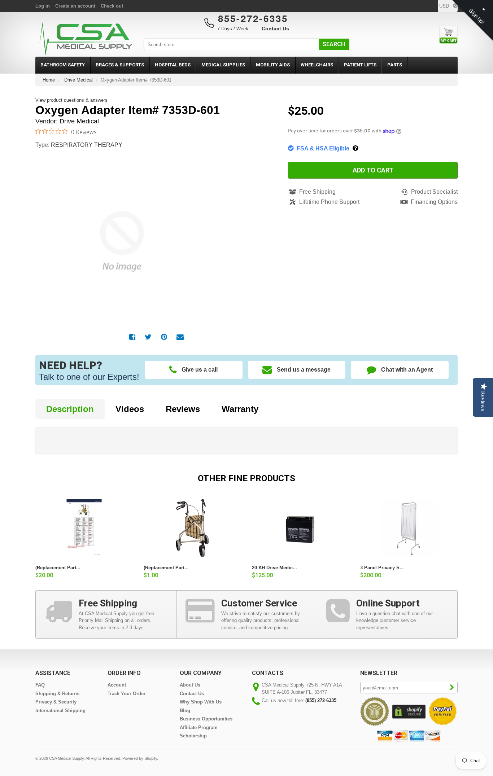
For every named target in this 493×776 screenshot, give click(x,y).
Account (117, 685)
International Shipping (60, 710)
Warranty (240, 409)
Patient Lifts (360, 64)
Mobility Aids (273, 64)
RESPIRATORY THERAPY (86, 145)
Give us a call (200, 370)
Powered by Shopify (139, 758)
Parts (394, 64)
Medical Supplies (223, 64)
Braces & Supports (120, 64)
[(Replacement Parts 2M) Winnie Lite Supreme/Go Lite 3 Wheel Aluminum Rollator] (192, 528)
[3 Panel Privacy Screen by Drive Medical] (409, 528)
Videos (129, 409)
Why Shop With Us (201, 702)
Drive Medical (78, 80)
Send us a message (304, 370)
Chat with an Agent (407, 370)
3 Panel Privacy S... (382, 567)
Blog (185, 710)
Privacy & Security (56, 702)
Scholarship (193, 735)
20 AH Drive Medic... (274, 567)
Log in (42, 6)
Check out (112, 6)
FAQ (40, 685)
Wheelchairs (317, 64)
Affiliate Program (199, 727)
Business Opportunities (206, 719)
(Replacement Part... (57, 567)
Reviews (183, 409)
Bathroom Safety (62, 64)
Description (70, 409)
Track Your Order (126, 693)
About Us (190, 685)
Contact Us (275, 28)
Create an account (75, 6)
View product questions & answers (71, 100)
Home (49, 80)
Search (334, 44)
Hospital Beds (173, 64)
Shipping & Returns (57, 693)
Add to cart (373, 170)
